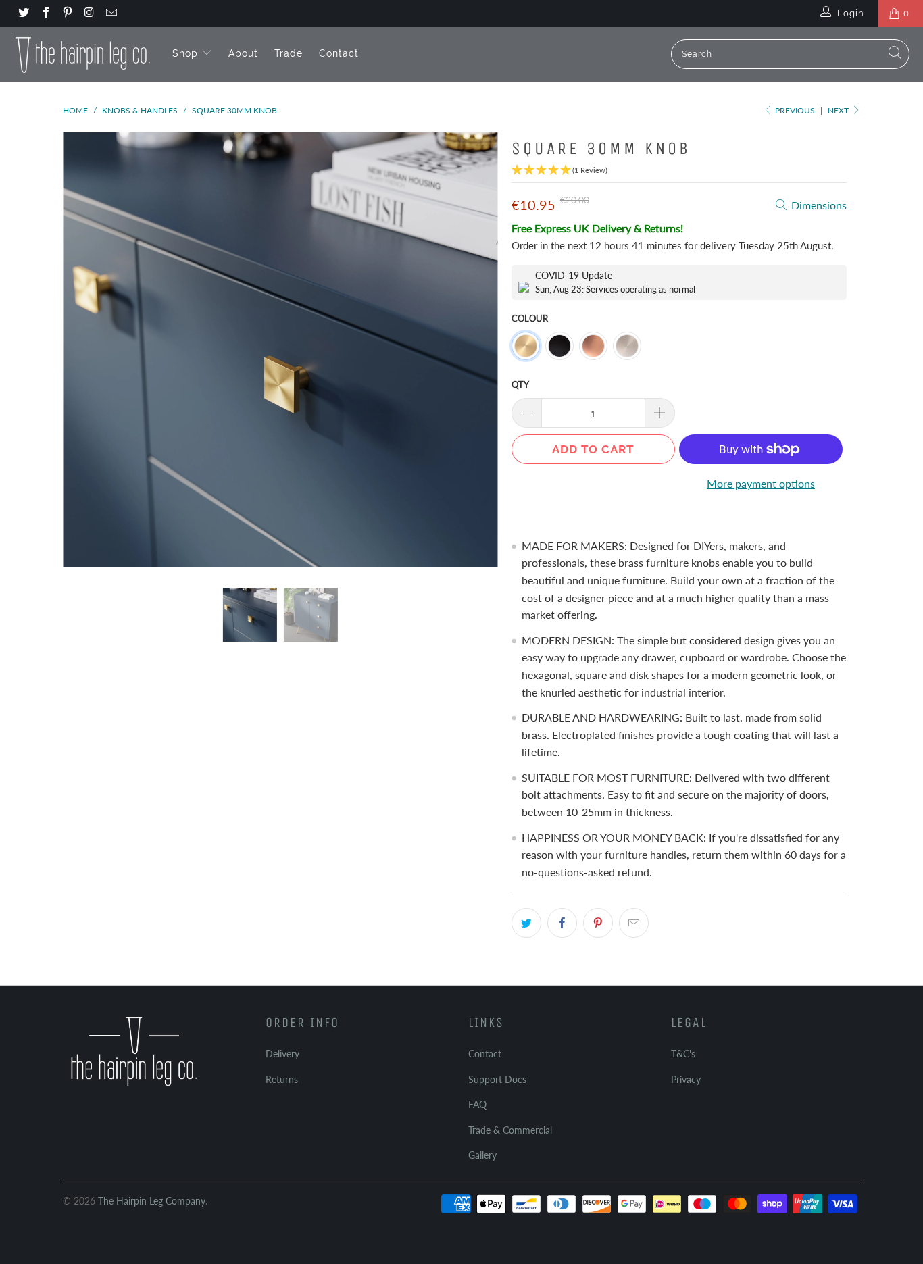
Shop (186, 53)
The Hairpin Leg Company (151, 1201)
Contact (339, 53)
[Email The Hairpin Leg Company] (111, 13)
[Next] (475, 349)
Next (839, 110)
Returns (282, 1079)
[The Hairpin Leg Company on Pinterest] (67, 13)
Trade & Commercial (510, 1130)
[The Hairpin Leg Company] (83, 54)
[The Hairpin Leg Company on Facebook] (45, 13)
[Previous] (86, 349)
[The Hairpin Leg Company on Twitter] (23, 13)
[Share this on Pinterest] (598, 923)
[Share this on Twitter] (526, 923)
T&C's (683, 1053)
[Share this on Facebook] (562, 923)
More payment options (761, 483)
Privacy (686, 1079)
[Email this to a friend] (634, 923)
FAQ (477, 1104)
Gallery (482, 1155)
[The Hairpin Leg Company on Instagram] (88, 13)
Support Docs (497, 1079)
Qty (520, 384)
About (243, 53)
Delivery (282, 1053)
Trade (288, 53)
